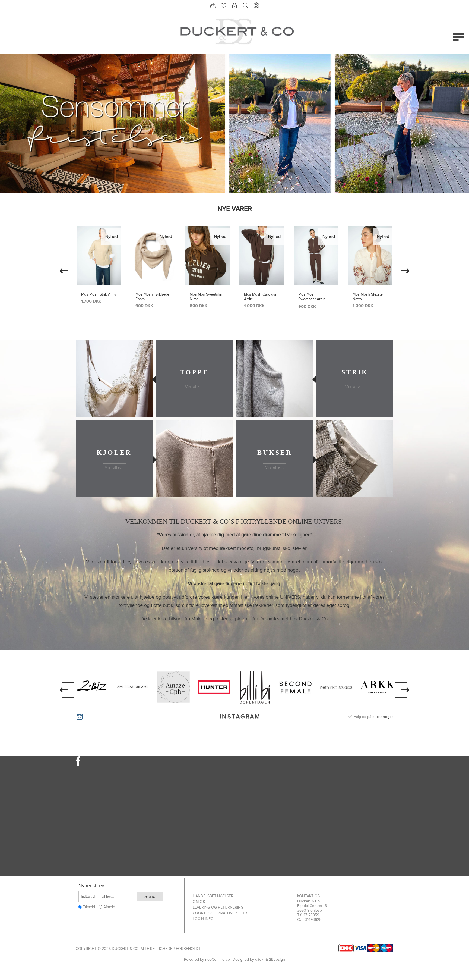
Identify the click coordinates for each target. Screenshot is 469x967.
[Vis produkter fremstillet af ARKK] (377, 687)
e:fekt (259, 959)
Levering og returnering (218, 907)
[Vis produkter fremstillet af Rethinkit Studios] (336, 687)
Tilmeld (89, 907)
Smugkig (98, 237)
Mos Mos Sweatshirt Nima (152, 296)
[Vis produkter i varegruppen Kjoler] (194, 458)
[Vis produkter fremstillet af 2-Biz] (92, 687)
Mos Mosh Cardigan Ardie (206, 296)
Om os (199, 901)
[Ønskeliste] (223, 5)
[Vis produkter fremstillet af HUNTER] (214, 687)
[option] (234, 123)
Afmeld (109, 907)
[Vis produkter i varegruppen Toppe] (114, 378)
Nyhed (111, 236)
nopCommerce (217, 959)
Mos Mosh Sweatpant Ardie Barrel (257, 299)
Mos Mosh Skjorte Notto (313, 296)
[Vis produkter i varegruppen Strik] (274, 378)
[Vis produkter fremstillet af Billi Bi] (255, 687)
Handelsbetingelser (213, 896)
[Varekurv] (212, 5)
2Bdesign (277, 959)
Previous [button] (66, 270)
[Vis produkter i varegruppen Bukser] (354, 458)
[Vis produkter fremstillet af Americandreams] (132, 687)
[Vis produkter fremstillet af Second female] (295, 687)
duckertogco (383, 716)
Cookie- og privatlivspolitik (220, 913)
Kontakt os (308, 896)
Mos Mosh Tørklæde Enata (98, 296)
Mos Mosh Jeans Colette (367, 296)
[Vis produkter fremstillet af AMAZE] (173, 687)
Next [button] (402, 270)
